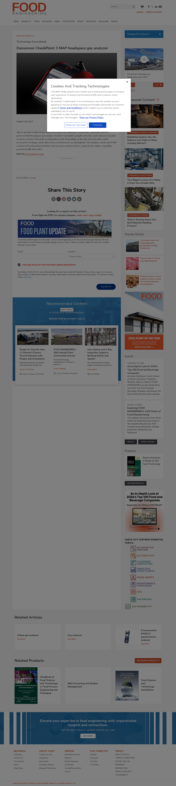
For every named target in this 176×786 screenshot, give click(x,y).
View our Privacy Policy (91, 117)
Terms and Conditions (70, 107)
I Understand (97, 125)
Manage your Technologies (76, 125)
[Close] (127, 82)
